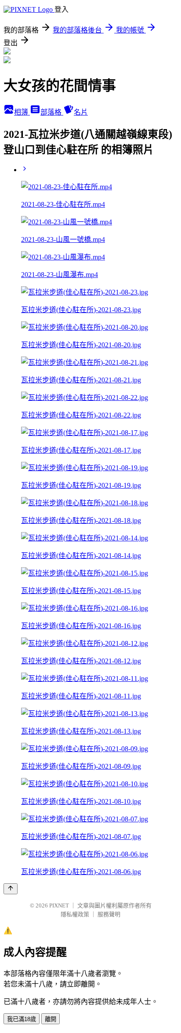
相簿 (22, 112)
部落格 (51, 112)
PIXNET (59, 905)
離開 (50, 1019)
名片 (81, 112)
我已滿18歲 (21, 1019)
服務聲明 (109, 914)
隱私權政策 (75, 914)
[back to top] (11, 888)
